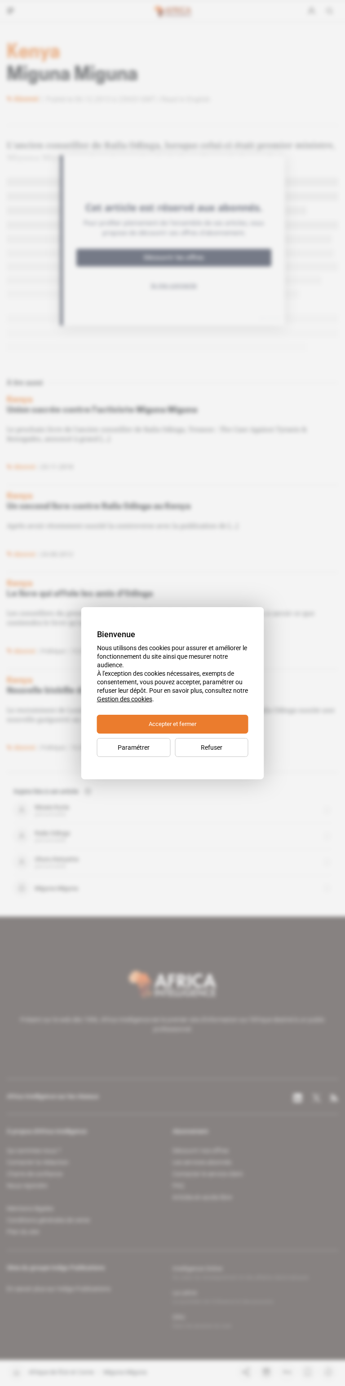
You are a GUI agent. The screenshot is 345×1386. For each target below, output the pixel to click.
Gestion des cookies (124, 699)
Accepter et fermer (172, 724)
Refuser (211, 747)
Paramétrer (134, 747)
